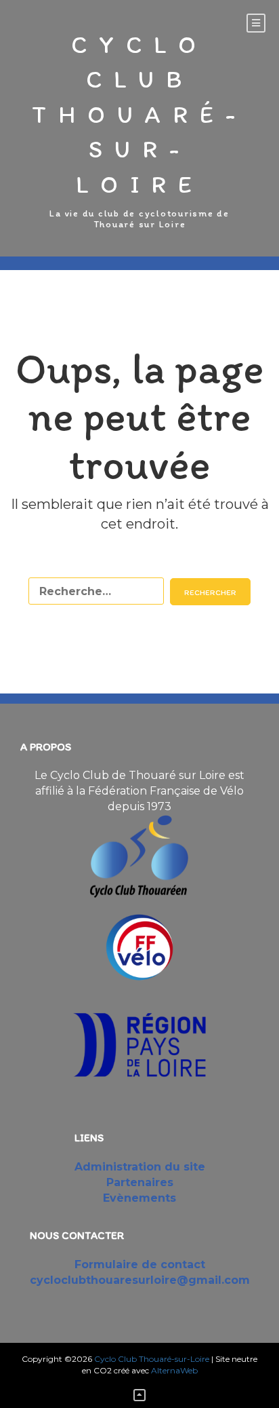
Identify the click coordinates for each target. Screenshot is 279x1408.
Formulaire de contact (139, 1264)
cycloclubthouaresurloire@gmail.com (140, 1280)
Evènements (139, 1198)
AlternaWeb (174, 1370)
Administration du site (139, 1166)
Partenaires (139, 1182)
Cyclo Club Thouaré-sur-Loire (139, 114)
